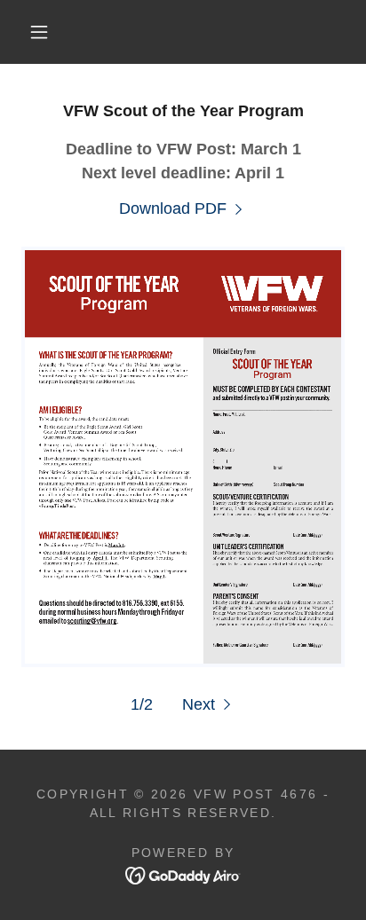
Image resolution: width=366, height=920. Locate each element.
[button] (39, 32)
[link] (183, 209)
